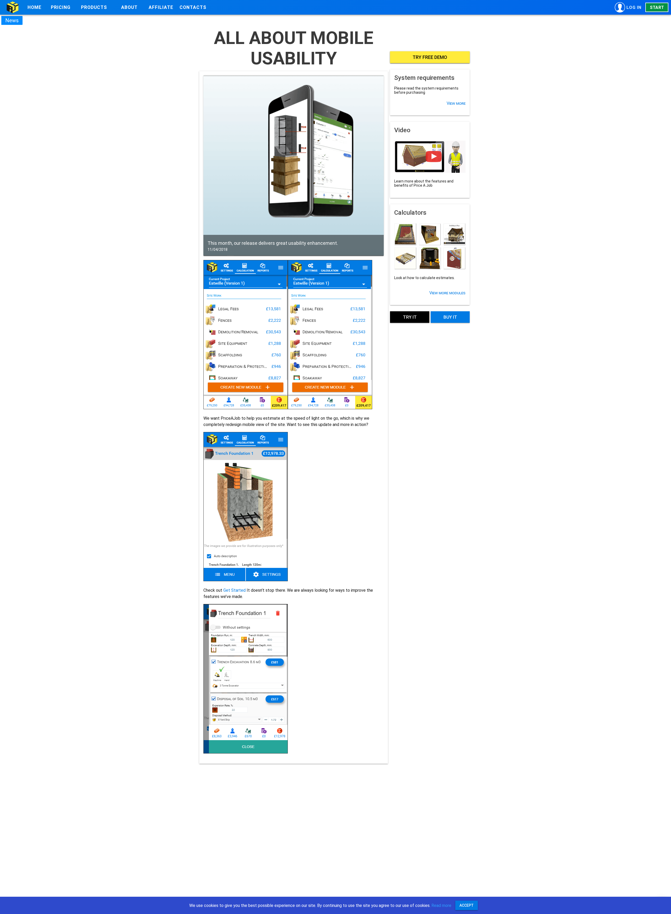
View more (456, 103)
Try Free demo (430, 57)
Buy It (450, 317)
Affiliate (161, 7)
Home (34, 7)
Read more (441, 905)
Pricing (61, 7)
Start (657, 7)
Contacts (193, 7)
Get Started (235, 590)
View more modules (447, 292)
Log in (633, 7)
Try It (410, 317)
